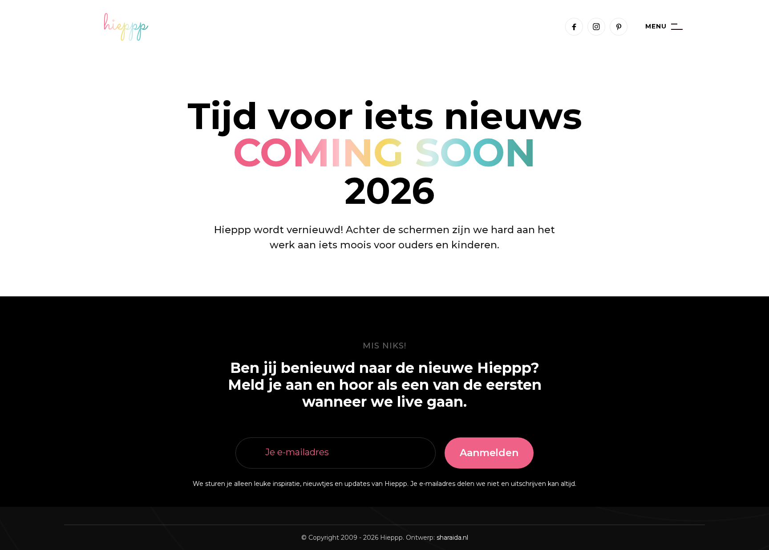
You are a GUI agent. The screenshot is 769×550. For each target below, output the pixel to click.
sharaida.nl (452, 538)
